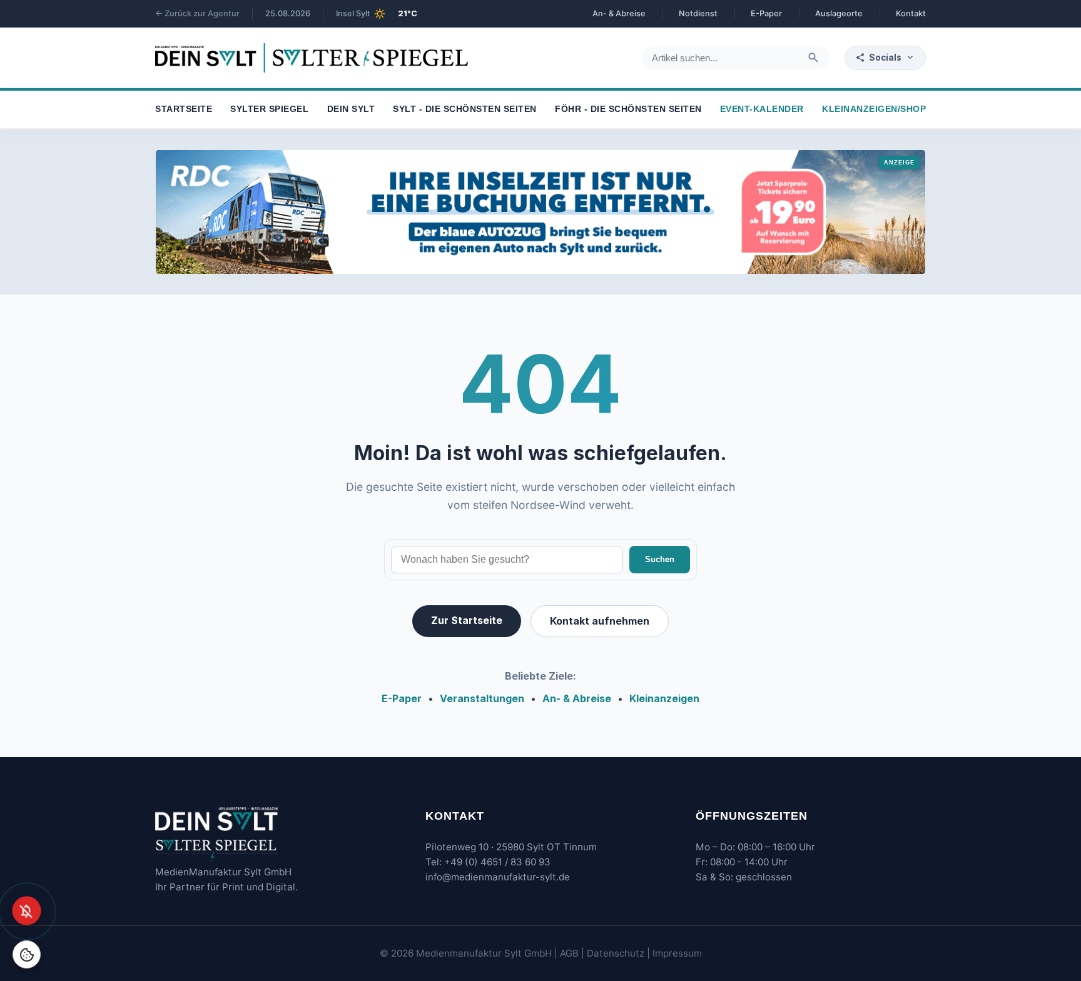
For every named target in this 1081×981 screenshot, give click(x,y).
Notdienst (698, 13)
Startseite (183, 109)
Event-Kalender (762, 109)
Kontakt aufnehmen (599, 621)
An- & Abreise (619, 13)
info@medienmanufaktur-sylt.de (497, 877)
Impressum (677, 953)
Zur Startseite (466, 620)
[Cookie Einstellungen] (27, 954)
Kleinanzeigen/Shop (874, 109)
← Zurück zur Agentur (197, 13)
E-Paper (766, 13)
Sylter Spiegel (269, 109)
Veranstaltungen (482, 698)
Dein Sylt (351, 109)
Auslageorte (839, 13)
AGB (569, 953)
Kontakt (911, 13)
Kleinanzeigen (664, 698)
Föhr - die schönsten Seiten (628, 109)
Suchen (659, 559)
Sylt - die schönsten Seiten (465, 109)
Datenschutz (615, 953)
